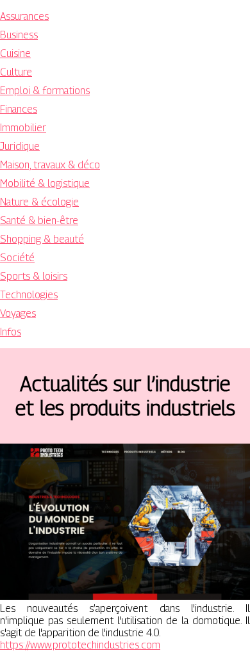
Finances (18, 109)
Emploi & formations (45, 90)
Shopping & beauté (42, 239)
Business (19, 35)
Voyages (18, 313)
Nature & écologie (39, 202)
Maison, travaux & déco (50, 165)
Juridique (20, 146)
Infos (10, 332)
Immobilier (23, 128)
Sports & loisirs (33, 276)
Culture (16, 72)
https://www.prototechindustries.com (80, 645)
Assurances (24, 16)
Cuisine (15, 53)
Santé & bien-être (39, 220)
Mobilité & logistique (45, 183)
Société (17, 258)
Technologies (29, 295)
